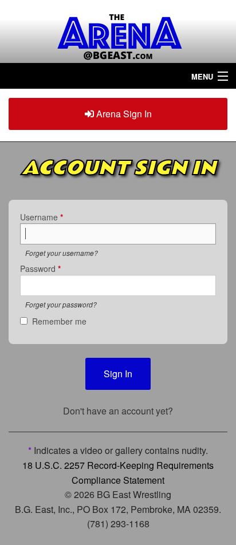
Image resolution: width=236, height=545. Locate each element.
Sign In (118, 373)
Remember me (59, 321)
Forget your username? (61, 253)
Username (41, 217)
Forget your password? (61, 304)
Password (40, 268)
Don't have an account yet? (118, 410)
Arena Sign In (123, 113)
